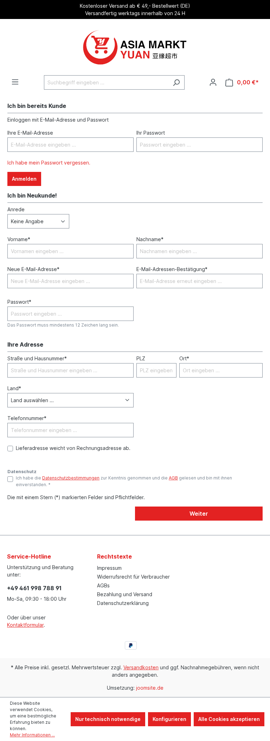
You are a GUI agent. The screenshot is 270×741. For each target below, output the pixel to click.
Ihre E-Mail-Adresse (30, 133)
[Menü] (15, 82)
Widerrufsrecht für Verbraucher (133, 577)
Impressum (109, 568)
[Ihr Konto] (213, 82)
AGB (173, 478)
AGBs (103, 585)
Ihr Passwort (150, 133)
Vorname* (18, 239)
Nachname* (149, 239)
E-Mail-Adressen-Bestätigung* (171, 269)
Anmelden (24, 179)
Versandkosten (141, 667)
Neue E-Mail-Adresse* (33, 269)
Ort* (184, 358)
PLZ (140, 358)
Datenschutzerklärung (123, 603)
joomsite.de (149, 688)
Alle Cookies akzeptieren (229, 719)
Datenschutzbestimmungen (70, 478)
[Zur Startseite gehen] (135, 47)
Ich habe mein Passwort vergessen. (48, 163)
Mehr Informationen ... (32, 734)
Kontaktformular (25, 625)
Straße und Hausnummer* (37, 358)
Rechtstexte (114, 556)
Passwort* (19, 302)
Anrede (16, 209)
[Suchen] (176, 82)
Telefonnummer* (26, 418)
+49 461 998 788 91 (34, 588)
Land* (14, 388)
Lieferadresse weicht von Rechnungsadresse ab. (73, 448)
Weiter (198, 513)
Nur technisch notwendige (108, 719)
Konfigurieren (169, 719)
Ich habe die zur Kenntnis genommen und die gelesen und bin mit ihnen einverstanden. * (124, 481)
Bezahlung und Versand (124, 594)
